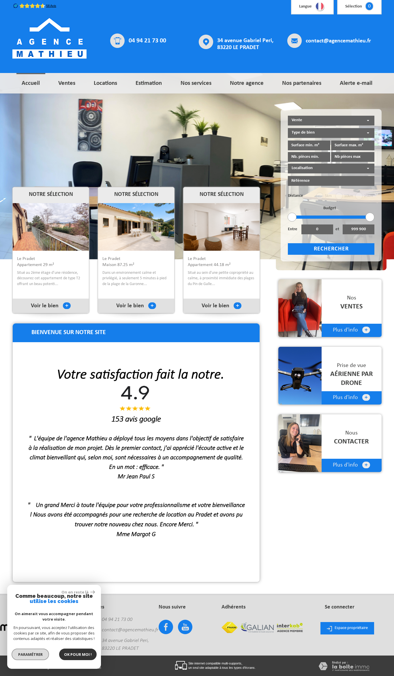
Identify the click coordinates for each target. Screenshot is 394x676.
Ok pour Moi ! (78, 654)
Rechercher (331, 249)
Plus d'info (350, 330)
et (337, 229)
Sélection (353, 6)
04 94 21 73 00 (147, 41)
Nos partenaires (301, 83)
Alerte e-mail (356, 83)
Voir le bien (49, 306)
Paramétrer (30, 654)
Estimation (149, 83)
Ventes (66, 83)
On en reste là (75, 592)
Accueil (31, 83)
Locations (105, 83)
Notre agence (247, 83)
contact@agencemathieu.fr (338, 41)
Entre (292, 229)
